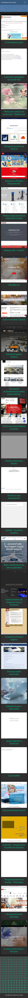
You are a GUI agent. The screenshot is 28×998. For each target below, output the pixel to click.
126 (15, 985)
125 (12, 985)
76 (15, 974)
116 (15, 983)
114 (10, 983)
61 (2, 971)
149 (23, 990)
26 (15, 962)
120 (26, 983)
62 (4, 971)
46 (15, 967)
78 (21, 974)
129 (23, 985)
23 (7, 962)
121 (1, 985)
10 (26, 957)
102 (4, 980)
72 (4, 974)
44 (10, 967)
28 (21, 962)
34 (10, 964)
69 (23, 971)
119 (23, 983)
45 (13, 967)
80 (26, 974)
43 (7, 967)
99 (23, 978)
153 (7, 992)
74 (10, 974)
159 (23, 992)
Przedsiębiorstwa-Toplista (8, 2)
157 (18, 992)
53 (7, 969)
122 (4, 985)
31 (2, 964)
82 (4, 976)
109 (23, 980)
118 (21, 983)
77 (18, 974)
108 (21, 980)
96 (15, 978)
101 (1, 980)
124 (10, 985)
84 (10, 976)
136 (15, 987)
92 (4, 978)
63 (7, 971)
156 (15, 992)
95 (13, 978)
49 (23, 967)
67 (18, 971)
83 (7, 976)
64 (10, 971)
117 (18, 983)
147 (18, 990)
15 (13, 960)
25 (13, 962)
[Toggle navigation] (25, 2)
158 (21, 992)
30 (26, 962)
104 (10, 980)
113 (7, 983)
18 (21, 960)
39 (23, 964)
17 (18, 960)
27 (18, 962)
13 (7, 960)
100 (26, 978)
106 (15, 980)
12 (4, 960)
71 (2, 974)
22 (4, 962)
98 (21, 978)
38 (21, 964)
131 (1, 987)
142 (4, 990)
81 (2, 976)
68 (21, 971)
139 (23, 987)
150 (26, 990)
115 (12, 983)
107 (18, 980)
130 (26, 985)
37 (18, 964)
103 (7, 980)
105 (12, 980)
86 (15, 976)
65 (13, 971)
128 (21, 985)
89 (23, 976)
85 (13, 976)
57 (18, 969)
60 (26, 969)
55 (13, 969)
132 (4, 987)
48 (21, 967)
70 (26, 971)
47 (18, 967)
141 (1, 990)
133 (7, 987)
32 (4, 964)
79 (23, 974)
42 (4, 967)
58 (21, 969)
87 (18, 976)
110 (26, 980)
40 (26, 964)
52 (4, 969)
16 (15, 960)
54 (10, 969)
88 (21, 976)
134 (10, 987)
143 (7, 990)
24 (10, 962)
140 (26, 987)
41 (2, 967)
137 (18, 987)
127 (18, 985)
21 (2, 962)
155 (12, 992)
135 (12, 987)
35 (13, 964)
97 (18, 978)
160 (26, 992)
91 (2, 978)
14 (10, 960)
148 (21, 990)
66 (15, 971)
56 (15, 969)
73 (7, 974)
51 (2, 969)
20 (26, 960)
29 (23, 962)
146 (15, 990)
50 (26, 967)
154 (10, 992)
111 (1, 983)
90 (26, 976)
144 (10, 990)
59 (23, 969)
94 (10, 978)
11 (2, 960)
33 (7, 964)
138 (21, 987)
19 (23, 960)
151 (1, 992)
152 (4, 992)
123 (7, 985)
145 (12, 990)
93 (7, 978)
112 (4, 983)
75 (13, 974)
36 (15, 964)
